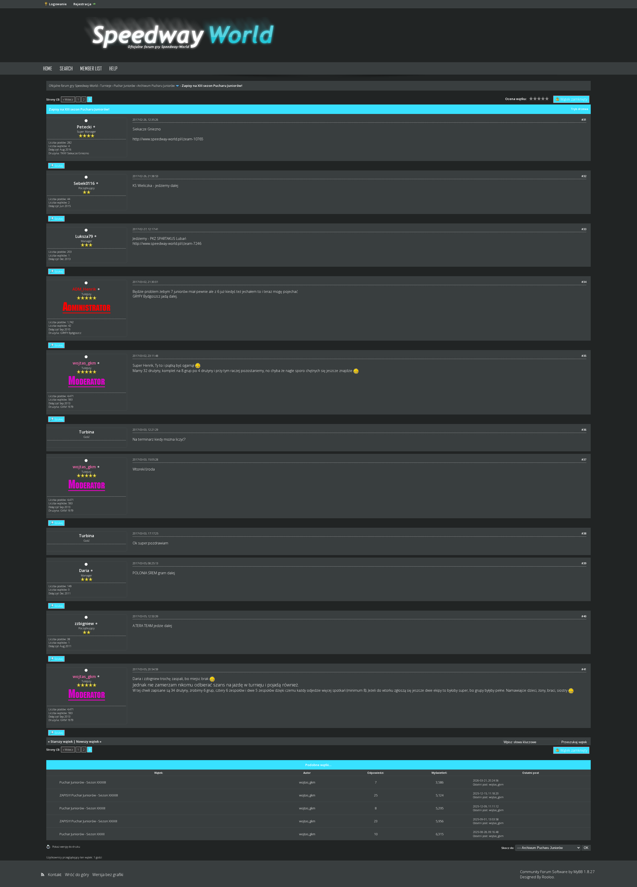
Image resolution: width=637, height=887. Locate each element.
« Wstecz (68, 99)
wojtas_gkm (307, 782)
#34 (584, 282)
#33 (584, 229)
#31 (584, 119)
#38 (584, 533)
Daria (84, 570)
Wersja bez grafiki (107, 875)
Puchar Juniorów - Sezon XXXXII (82, 808)
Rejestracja (82, 4)
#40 (584, 616)
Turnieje (105, 86)
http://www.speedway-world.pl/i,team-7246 (167, 243)
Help (113, 68)
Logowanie (58, 4)
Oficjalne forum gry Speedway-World (73, 86)
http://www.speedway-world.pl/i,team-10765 (168, 139)
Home (47, 68)
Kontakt (54, 875)
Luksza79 (84, 236)
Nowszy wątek (87, 741)
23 (375, 821)
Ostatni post (480, 784)
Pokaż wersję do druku (66, 846)
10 (375, 834)
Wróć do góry (77, 875)
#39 (584, 563)
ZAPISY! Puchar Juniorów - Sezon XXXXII (88, 821)
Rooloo (548, 876)
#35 (584, 356)
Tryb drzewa (579, 109)
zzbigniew (84, 623)
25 (375, 795)
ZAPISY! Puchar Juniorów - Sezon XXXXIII (88, 795)
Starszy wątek (62, 741)
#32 (584, 176)
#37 (584, 459)
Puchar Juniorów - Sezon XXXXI (82, 834)
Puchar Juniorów (124, 86)
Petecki (84, 127)
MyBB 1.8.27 (584, 871)
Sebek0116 (84, 183)
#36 (584, 429)
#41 (584, 669)
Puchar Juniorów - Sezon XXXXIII (82, 782)
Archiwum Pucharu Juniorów (156, 86)
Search (66, 68)
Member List (91, 68)
